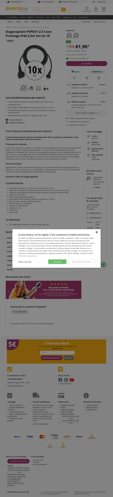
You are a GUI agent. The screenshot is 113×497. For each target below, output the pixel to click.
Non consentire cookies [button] (81, 262)
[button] (24, 262)
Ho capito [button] (57, 262)
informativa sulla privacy (27, 256)
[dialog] (56, 248)
